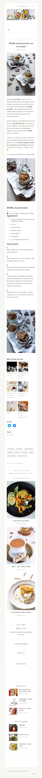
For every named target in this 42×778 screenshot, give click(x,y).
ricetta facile (12, 456)
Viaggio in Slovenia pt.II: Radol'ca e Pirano (20, 473)
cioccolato (11, 449)
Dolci (10, 38)
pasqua (31, 452)
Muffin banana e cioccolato (22, 394)
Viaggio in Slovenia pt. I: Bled (21, 470)
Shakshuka (22, 725)
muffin (17, 452)
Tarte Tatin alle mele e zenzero (21, 612)
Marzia (20, 463)
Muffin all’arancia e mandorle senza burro (12, 395)
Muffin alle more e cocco (11, 374)
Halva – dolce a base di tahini (21, 566)
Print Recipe (12, 211)
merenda (10, 452)
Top (33, 774)
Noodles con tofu (24, 734)
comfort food (29, 449)
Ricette (16, 38)
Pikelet (9, 413)
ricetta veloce (22, 456)
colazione (19, 449)
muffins (24, 452)
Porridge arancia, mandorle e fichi (23, 415)
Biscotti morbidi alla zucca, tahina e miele (25, 690)
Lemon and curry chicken (21, 521)
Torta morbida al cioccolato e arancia (23, 375)
